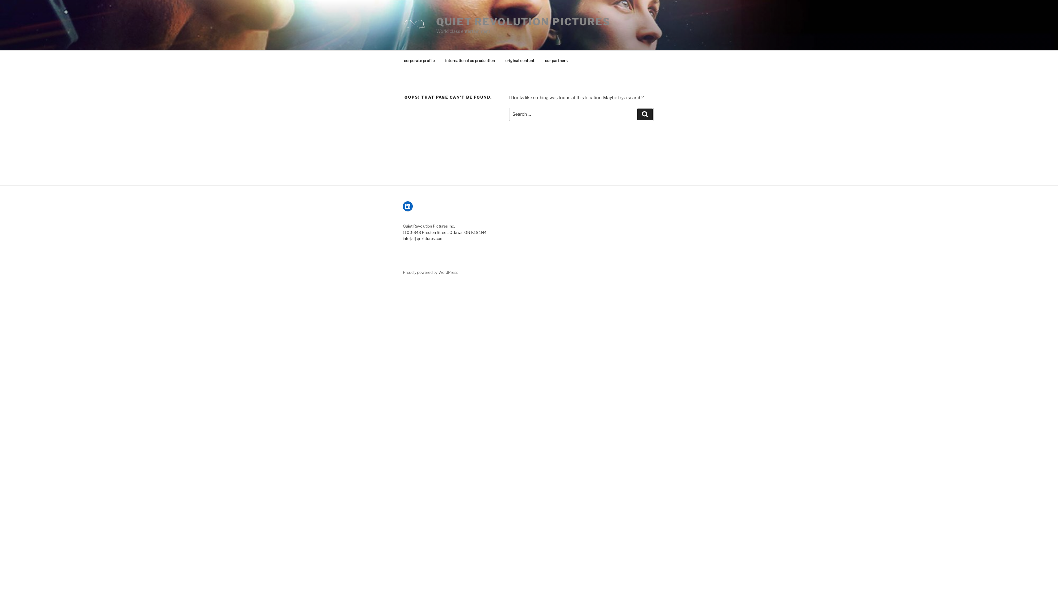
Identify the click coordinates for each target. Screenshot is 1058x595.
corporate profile (419, 60)
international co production (470, 60)
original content (520, 60)
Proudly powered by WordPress (430, 272)
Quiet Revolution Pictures (523, 22)
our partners (556, 60)
